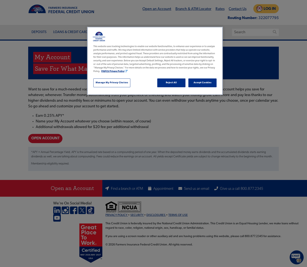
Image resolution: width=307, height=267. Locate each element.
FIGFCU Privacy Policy (112, 71)
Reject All (171, 82)
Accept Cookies (203, 82)
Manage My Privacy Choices (112, 82)
